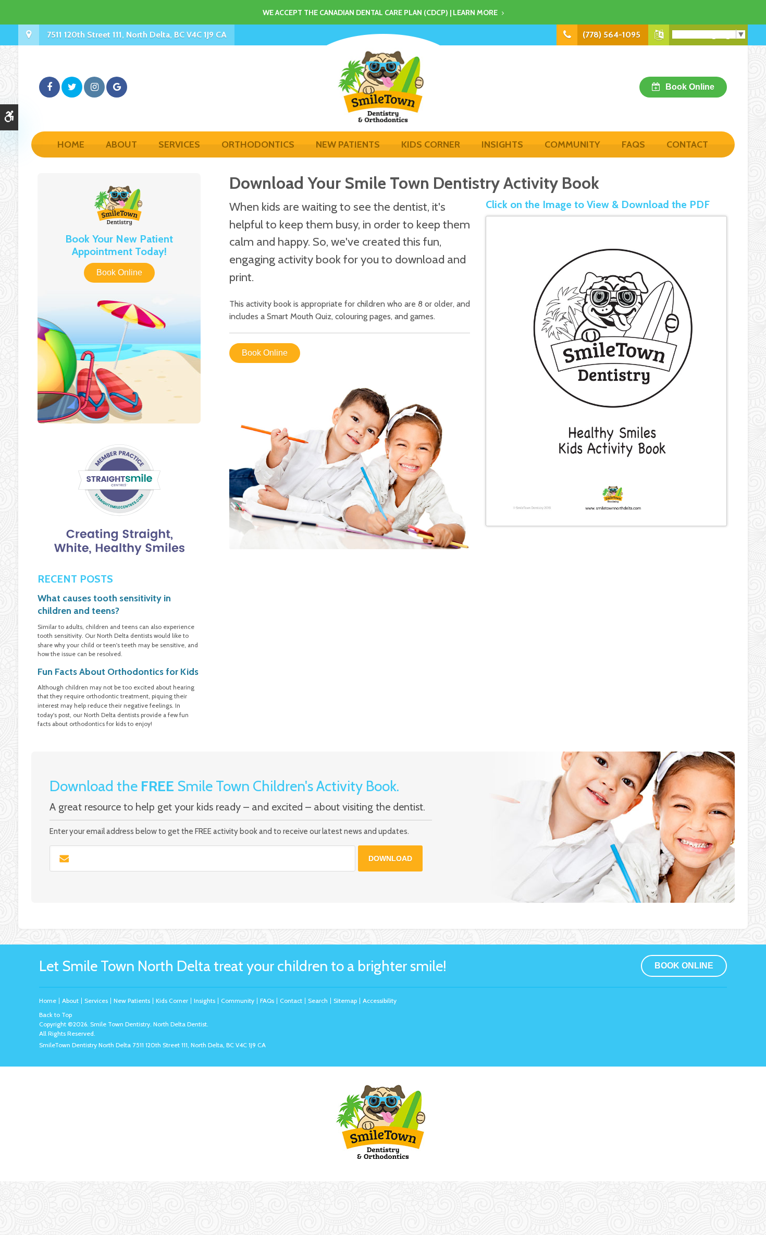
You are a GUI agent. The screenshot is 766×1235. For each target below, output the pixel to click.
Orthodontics (257, 144)
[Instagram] (94, 87)
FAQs (633, 144)
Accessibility (380, 1000)
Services (179, 144)
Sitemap (345, 1000)
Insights (502, 144)
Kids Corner (430, 144)
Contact (687, 144)
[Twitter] (71, 87)
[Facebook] (49, 87)
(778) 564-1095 (611, 35)
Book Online (689, 86)
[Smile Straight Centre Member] (119, 499)
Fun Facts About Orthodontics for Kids (118, 671)
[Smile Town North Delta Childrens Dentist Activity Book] (606, 371)
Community (572, 144)
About (121, 144)
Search (318, 1000)
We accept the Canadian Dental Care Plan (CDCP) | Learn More (380, 12)
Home (70, 144)
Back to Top (55, 1015)
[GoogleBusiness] (116, 87)
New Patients (348, 144)
